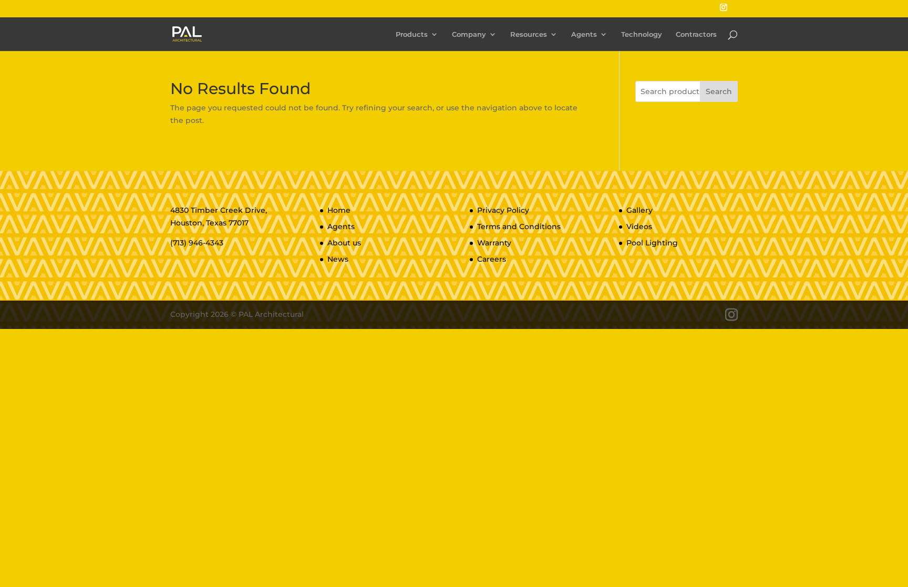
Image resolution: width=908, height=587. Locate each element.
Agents (584, 34)
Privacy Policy (503, 210)
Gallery (639, 210)
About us (344, 243)
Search (719, 91)
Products (412, 34)
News (337, 259)
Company (469, 34)
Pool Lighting (652, 243)
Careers (491, 259)
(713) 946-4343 (196, 243)
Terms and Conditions (519, 226)
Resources (528, 34)
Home (338, 210)
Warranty (494, 243)
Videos (639, 226)
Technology (641, 34)
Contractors (696, 34)
